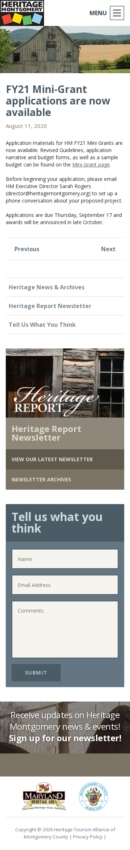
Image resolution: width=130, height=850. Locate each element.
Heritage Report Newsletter (50, 306)
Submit (36, 672)
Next (109, 249)
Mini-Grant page (91, 164)
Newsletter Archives (41, 479)
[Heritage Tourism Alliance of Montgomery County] (25, 12)
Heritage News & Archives (46, 287)
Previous (26, 249)
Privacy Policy (88, 836)
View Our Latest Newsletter (52, 459)
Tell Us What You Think (42, 325)
